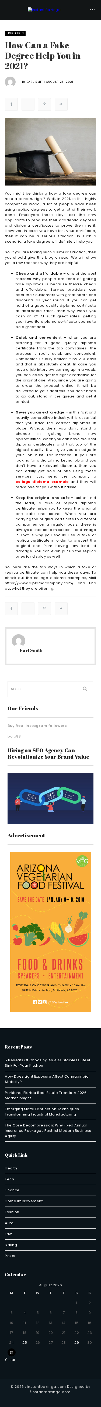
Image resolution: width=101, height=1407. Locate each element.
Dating (11, 1244)
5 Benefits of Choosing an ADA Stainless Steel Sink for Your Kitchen (47, 1063)
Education (15, 33)
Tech (9, 1179)
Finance (12, 1190)
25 (24, 1342)
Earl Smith (36, 82)
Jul (11, 1359)
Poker (10, 1255)
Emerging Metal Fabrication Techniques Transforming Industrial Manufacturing (42, 1111)
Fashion (12, 1212)
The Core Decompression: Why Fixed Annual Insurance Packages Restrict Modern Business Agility (48, 1130)
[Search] (85, 689)
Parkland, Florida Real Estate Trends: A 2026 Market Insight (45, 1095)
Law (8, 1233)
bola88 (14, 736)
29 (76, 1342)
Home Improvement (24, 1201)
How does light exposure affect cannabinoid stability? (47, 1079)
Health (11, 1168)
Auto (9, 1222)
